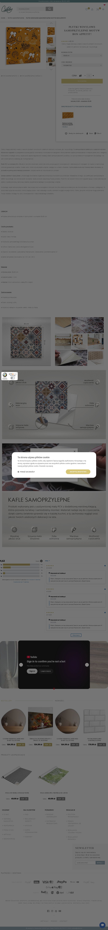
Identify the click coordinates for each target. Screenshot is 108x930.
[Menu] (16, 373)
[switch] (13, 378)
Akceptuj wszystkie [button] (78, 472)
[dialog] (54, 465)
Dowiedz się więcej (46, 466)
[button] (26, 472)
